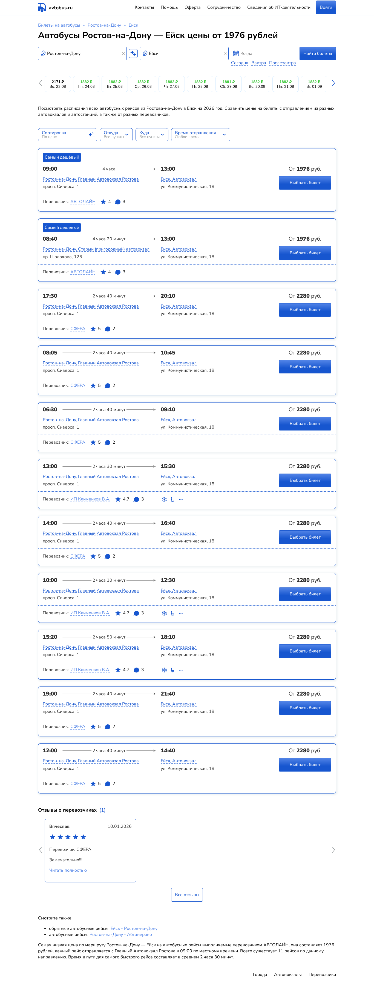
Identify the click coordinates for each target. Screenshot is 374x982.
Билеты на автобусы (59, 25)
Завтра (259, 63)
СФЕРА (77, 329)
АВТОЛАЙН (83, 202)
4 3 (116, 202)
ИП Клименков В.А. (90, 499)
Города (260, 975)
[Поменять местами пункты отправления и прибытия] (133, 53)
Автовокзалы (288, 975)
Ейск (133, 25)
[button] (41, 84)
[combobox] (82, 53)
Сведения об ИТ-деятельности (278, 7)
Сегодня (239, 63)
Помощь (169, 7)
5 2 (106, 329)
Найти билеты (317, 53)
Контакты (144, 7)
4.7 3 (133, 499)
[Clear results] (123, 53)
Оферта (193, 7)
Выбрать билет (305, 183)
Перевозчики (322, 975)
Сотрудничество (224, 7)
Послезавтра (282, 63)
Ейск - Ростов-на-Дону (134, 928)
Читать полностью (68, 870)
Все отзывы (187, 895)
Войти (326, 7)
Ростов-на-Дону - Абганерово (121, 935)
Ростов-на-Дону (104, 25)
